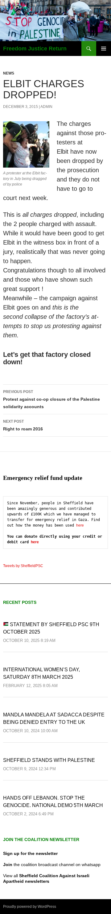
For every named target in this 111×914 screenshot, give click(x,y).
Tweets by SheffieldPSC (23, 566)
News (8, 73)
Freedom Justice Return (35, 48)
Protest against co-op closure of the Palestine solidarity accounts (51, 399)
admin (46, 107)
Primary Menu (103, 48)
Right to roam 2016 (23, 425)
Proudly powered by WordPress (29, 906)
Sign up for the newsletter (30, 853)
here (80, 525)
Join (7, 864)
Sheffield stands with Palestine (49, 760)
